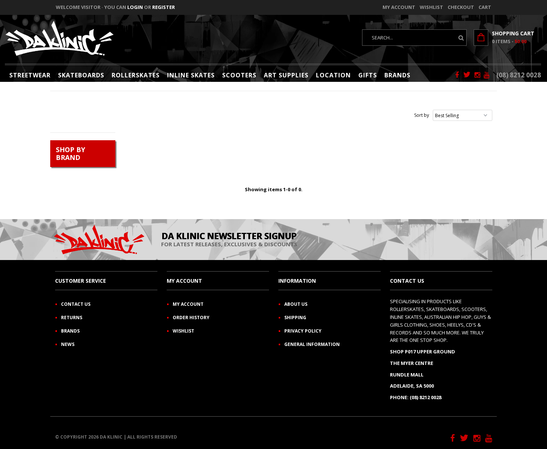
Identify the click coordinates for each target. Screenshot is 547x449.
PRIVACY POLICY (303, 331)
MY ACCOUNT (188, 304)
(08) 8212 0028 (518, 75)
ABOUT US (295, 304)
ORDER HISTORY (191, 317)
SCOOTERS (239, 75)
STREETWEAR (30, 75)
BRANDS (397, 75)
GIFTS (367, 75)
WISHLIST (183, 331)
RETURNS (71, 317)
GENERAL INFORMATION (312, 344)
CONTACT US (75, 304)
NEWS (67, 344)
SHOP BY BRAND (70, 153)
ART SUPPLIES (286, 75)
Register (163, 7)
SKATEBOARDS (81, 75)
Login (135, 7)
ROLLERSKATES (136, 75)
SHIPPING (295, 317)
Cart (485, 7)
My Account (399, 7)
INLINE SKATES (191, 75)
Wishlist (431, 7)
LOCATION (333, 75)
